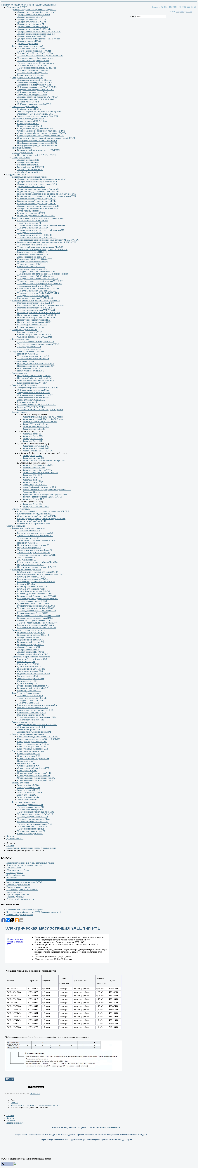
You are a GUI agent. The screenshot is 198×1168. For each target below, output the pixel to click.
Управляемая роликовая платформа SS (35, 550)
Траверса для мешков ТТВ (29, 349)
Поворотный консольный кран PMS (34, 375)
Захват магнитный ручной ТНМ (37, 470)
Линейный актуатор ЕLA (29, 172)
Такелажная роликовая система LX (33, 356)
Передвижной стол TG (27, 763)
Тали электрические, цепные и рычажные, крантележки (38, 218)
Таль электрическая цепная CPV (32, 269)
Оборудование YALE (16, 174)
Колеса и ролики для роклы (30, 833)
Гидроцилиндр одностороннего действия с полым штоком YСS (46, 194)
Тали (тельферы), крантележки (26, 693)
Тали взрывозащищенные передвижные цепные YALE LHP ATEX (48, 240)
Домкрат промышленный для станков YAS (37, 184)
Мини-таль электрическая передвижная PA (37, 705)
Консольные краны (20, 373)
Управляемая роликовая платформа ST (35, 535)
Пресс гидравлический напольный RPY (35, 363)
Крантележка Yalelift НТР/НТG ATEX (34, 259)
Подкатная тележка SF (27, 543)
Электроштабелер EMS (28, 676)
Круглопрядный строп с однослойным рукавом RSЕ (41, 518)
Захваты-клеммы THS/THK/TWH (38, 451)
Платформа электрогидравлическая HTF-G (37, 143)
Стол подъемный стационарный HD (34, 773)
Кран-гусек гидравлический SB (31, 746)
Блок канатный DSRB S (28, 102)
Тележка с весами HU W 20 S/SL (32, 65)
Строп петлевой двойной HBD (31, 521)
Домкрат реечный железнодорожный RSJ (36, 34)
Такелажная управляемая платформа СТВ (36, 555)
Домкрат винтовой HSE (28, 162)
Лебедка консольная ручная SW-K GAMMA (37, 87)
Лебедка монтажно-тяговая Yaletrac (33, 392)
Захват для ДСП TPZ (32, 475)
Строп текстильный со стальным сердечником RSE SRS (43, 511)
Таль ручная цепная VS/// (28, 264)
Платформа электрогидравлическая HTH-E (37, 140)
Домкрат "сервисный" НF (29, 647)
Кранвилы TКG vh (31, 492)
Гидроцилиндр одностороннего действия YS (38, 189)
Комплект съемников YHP (29, 332)
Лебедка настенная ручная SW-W (32, 92)
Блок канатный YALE (27, 402)
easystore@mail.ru (111, 1127)
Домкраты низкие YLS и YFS (31, 186)
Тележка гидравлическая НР (30, 804)
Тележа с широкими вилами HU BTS (34, 51)
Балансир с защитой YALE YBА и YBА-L (36, 405)
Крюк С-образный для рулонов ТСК (39, 487)
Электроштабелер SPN (27, 681)
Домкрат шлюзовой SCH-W (30, 17)
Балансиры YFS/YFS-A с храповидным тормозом (40, 409)
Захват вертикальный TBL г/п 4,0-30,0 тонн (43, 419)
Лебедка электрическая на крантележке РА (37, 724)
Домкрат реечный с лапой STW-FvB (34, 29)
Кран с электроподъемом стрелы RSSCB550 (37, 737)
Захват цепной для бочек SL (30, 792)
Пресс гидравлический (22, 152)
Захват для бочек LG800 (28, 785)
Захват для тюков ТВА (33, 482)
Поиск (133, 16)
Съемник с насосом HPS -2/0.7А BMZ (34, 337)
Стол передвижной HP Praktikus (32, 121)
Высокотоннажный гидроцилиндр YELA (36, 199)
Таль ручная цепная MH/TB (30, 700)
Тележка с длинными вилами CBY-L (34, 819)
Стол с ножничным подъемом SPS (33, 758)
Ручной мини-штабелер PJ (29, 666)
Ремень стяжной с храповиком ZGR (33, 523)
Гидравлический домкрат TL (30, 644)
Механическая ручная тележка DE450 (34, 620)
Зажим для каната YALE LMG (31, 400)
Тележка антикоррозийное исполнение (35, 58)
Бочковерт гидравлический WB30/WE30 (36, 581)
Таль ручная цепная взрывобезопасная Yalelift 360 (40, 281)
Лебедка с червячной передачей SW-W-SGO (37, 97)
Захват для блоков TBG (33, 499)
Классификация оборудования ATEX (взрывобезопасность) (33, 912)
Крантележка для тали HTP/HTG (32, 252)
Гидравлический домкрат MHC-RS (33, 635)
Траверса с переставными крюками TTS (35, 342)
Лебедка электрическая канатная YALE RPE (37, 388)
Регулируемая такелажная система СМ (35, 533)
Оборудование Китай (16, 526)
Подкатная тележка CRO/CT (30, 564)
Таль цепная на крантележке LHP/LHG (35, 235)
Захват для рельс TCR (33, 477)
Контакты (10, 836)
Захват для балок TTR (33, 436)
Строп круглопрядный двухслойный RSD (36, 516)
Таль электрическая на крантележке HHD (36, 717)
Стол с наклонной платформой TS (33, 768)
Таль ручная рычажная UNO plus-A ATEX (36, 291)
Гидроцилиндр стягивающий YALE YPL (36, 215)
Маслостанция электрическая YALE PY (35, 303)
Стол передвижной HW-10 (29, 126)
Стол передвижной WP (28, 766)
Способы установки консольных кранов (25, 910)
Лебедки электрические (23, 722)
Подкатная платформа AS (29, 548)
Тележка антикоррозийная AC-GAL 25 (35, 814)
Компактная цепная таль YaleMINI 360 (35, 298)
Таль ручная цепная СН (28, 703)
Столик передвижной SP (28, 756)
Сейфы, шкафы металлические (20, 899)
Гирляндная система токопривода (32, 262)
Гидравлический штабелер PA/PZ (32, 688)
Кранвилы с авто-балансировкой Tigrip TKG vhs (45, 494)
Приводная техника (21, 157)
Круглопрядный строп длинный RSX (34, 514)
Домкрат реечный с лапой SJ (30, 24)
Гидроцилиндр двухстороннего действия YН (38, 191)
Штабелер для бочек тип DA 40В (32, 586)
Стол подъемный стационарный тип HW (36, 778)
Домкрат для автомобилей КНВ (31, 36)
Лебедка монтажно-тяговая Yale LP (33, 397)
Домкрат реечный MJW (28, 637)
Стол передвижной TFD (28, 754)
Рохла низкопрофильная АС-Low (32, 821)
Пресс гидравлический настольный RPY (36, 366)
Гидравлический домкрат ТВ (30, 642)
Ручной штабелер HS (27, 683)
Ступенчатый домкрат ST (29, 211)
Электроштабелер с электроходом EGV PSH (37, 116)
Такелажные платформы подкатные (28, 528)
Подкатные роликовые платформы (28, 351)
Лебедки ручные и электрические (27, 77)
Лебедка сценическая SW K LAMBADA (35, 99)
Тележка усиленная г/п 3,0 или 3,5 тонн (35, 63)
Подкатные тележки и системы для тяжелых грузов (30, 863)
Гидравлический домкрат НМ (31, 632)
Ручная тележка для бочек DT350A (33, 603)
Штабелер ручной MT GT (29, 690)
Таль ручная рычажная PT (29, 223)
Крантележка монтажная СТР (31, 266)
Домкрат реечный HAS (28, 649)
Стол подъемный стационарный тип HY (36, 780)
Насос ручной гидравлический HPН (34, 322)
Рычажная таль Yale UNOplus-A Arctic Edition (38, 288)
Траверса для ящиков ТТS (29, 346)
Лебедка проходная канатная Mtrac (33, 390)
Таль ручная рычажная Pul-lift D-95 (33, 295)
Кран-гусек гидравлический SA (32, 741)
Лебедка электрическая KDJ (30, 729)
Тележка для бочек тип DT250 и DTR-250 (36, 611)
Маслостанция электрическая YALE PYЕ (36, 308)
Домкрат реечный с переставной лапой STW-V (39, 31)
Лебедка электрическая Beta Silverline (34, 80)
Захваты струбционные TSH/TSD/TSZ (40, 472)
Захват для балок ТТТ (33, 434)
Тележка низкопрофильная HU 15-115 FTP (36, 68)
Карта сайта (11, 1120)
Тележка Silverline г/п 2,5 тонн (31, 48)
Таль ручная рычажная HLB (30, 695)
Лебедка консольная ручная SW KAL (34, 85)
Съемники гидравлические (24, 329)
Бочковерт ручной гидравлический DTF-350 (37, 598)
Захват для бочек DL (26, 795)
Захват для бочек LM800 (28, 787)
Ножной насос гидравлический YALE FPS (37, 317)
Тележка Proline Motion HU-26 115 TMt (35, 53)
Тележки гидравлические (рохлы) (27, 46)
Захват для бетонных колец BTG (38, 465)
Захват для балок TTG (33, 438)
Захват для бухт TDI (32, 480)
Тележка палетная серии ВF (30, 809)
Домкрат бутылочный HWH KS (31, 22)
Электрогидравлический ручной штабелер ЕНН (39, 111)
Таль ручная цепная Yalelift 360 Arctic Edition (37, 278)
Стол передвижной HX (28, 123)
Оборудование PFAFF (16, 7)
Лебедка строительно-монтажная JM (34, 732)
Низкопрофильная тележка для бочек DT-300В (38, 615)
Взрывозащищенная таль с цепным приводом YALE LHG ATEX (47, 242)
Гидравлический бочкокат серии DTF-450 (36, 596)
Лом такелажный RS (26, 557)
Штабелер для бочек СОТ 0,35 (31, 577)
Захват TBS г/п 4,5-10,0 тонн (36, 424)
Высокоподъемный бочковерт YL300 (34, 594)
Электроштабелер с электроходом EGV (35, 114)
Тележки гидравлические (23, 802)
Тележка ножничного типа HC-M (32, 826)
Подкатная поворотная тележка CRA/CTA (36, 567)
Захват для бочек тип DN (28, 797)
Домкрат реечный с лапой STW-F (32, 26)
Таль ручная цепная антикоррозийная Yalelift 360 (39, 283)
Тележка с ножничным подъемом (32, 70)
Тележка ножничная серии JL (30, 829)
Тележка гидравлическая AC (30, 807)
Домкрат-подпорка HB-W (29, 41)
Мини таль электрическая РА (30, 715)
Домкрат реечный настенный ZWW (33, 14)
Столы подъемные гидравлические (28, 119)
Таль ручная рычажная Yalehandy (32, 228)
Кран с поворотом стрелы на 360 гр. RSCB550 (38, 739)
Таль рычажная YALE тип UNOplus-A (35, 286)
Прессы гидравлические (23, 361)
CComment (35, 1093)
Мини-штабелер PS (26, 661)
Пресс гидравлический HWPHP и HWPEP (36, 155)
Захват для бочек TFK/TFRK (36, 506)
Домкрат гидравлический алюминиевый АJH (38, 208)
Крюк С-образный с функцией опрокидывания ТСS (47, 489)
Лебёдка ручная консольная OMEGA (34, 104)
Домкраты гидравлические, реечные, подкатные (34, 9)
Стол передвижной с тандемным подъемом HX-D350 (41, 133)
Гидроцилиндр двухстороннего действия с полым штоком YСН (46, 196)
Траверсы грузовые (21, 339)
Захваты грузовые (20, 412)
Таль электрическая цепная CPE (32, 245)
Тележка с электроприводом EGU (32, 72)
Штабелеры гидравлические (25, 106)
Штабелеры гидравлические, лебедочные (31, 657)
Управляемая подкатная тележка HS (33, 552)
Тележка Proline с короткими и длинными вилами (40, 56)
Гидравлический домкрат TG (30, 640)
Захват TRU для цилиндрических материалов (44, 460)
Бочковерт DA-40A (26, 584)
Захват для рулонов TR (33, 458)
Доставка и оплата (14, 838)
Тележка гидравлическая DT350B (32, 601)
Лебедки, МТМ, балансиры (24, 385)
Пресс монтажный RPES (28, 368)
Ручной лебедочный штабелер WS (33, 686)
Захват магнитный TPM (34, 468)
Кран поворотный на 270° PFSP (32, 383)
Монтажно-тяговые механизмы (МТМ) (24, 882)
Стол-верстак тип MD (27, 770)
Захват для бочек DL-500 (28, 790)
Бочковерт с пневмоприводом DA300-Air (36, 625)
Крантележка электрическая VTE (32, 254)
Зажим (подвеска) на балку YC (31, 257)
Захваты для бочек (20, 783)
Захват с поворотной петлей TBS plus (40, 421)
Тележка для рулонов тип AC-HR (32, 817)
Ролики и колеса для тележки (30, 75)
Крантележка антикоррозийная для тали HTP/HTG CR (42, 249)
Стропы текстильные (21, 509)
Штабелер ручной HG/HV (29, 109)
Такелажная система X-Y (28, 531)
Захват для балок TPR (33, 441)
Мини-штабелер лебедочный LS (32, 659)
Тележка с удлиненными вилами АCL (34, 824)
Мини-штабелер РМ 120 (28, 664)
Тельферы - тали (13, 868)
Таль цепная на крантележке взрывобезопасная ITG (41, 225)
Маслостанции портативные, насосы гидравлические (31, 880)
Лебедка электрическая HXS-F (31, 727)
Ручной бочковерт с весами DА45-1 (33, 591)
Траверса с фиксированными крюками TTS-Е (38, 344)
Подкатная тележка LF (27, 354)
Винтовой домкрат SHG (28, 165)
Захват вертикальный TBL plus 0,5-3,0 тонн (43, 417)
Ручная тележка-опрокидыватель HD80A (36, 606)
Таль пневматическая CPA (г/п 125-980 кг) (36, 237)
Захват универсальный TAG (36, 426)
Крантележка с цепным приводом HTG (35, 710)
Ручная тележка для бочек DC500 (32, 613)
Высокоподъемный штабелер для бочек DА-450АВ (40, 574)
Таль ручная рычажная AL (29, 232)
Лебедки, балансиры (15, 875)
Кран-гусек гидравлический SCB (32, 749)
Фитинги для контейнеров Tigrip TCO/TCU (43, 497)
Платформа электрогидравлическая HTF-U (37, 145)
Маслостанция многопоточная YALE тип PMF (38, 312)
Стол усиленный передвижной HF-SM (35, 128)
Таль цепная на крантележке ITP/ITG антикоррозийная (42, 274)
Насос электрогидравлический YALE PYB (37, 315)
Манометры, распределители (30, 327)
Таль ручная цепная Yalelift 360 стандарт (35, 276)
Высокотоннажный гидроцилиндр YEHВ (36, 201)
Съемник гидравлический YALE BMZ (35, 334)
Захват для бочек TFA (33, 504)
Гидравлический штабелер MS (31, 669)
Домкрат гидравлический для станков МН (36, 12)
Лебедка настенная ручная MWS (32, 94)
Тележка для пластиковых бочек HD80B (35, 608)
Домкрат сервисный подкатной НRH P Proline (38, 39)
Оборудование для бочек (17, 870)
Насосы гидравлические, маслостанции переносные (36, 300)
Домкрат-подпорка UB (27, 43)
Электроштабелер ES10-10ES (30, 678)
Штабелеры (11, 877)
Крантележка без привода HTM (31, 712)
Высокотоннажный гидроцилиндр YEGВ (36, 203)
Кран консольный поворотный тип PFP (35, 380)
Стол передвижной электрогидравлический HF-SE (40, 136)
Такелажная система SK (28, 538)
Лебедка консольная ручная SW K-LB (34, 82)
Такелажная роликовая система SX (33, 358)
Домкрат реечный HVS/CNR (30, 652)
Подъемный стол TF (26, 761)
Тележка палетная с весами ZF (31, 831)
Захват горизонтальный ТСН (36, 446)
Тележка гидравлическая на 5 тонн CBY (35, 812)
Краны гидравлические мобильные (28, 734)
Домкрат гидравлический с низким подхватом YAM (41, 179)
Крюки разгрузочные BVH (35, 484)
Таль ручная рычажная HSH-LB (32, 698)
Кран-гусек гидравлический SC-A (33, 744)
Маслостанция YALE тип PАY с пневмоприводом (40, 305)
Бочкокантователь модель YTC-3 (32, 579)
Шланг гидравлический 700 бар (32, 325)
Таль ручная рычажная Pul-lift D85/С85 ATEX (38, 293)
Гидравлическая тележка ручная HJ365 (35, 618)
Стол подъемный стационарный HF (33, 775)
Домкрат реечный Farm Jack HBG (32, 654)
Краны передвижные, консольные (22, 889)
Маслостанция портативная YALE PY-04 (36, 310)
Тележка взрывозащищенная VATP (33, 60)
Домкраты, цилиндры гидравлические (29, 177)
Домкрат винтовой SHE (28, 160)
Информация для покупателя (19, 914)
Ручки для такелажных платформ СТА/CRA (37, 562)
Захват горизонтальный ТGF (36, 448)
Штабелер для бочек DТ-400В (31, 589)
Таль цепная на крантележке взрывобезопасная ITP (41, 230)
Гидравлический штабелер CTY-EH (33, 674)
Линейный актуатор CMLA (30, 169)
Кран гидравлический (22, 148)
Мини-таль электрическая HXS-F (32, 707)
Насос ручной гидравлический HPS (33, 320)
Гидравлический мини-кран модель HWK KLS (38, 150)
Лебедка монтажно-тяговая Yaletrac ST (35, 395)
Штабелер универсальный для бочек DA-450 (37, 572)
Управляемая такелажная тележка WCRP (36, 540)
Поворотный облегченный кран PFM (34, 378)
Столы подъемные (14, 892)
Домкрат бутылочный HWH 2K (31, 19)
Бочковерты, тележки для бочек (26, 569)
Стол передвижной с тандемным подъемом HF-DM (41, 131)
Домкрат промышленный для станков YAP (37, 182)
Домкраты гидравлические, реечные (28, 630)
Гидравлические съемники (18, 887)
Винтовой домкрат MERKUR (31, 167)
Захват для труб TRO (32, 455)
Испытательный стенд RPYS (30, 371)
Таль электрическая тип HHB (30, 720)
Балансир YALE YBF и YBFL (31, 407)
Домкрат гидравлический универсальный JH (38, 206)
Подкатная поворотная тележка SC (33, 545)
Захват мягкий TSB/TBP (34, 429)
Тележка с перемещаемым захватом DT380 (37, 623)
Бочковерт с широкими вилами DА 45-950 (36, 627)
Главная (51, 5)
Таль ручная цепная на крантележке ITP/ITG (37, 271)
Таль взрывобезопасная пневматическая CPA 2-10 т (41, 247)
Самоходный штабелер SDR (30, 671)
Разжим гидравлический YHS (31, 213)
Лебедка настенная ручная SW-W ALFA (35, 89)
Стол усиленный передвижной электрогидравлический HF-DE (46, 138)
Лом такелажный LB (26, 560)
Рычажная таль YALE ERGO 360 (32, 220)
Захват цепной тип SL (27, 800)
